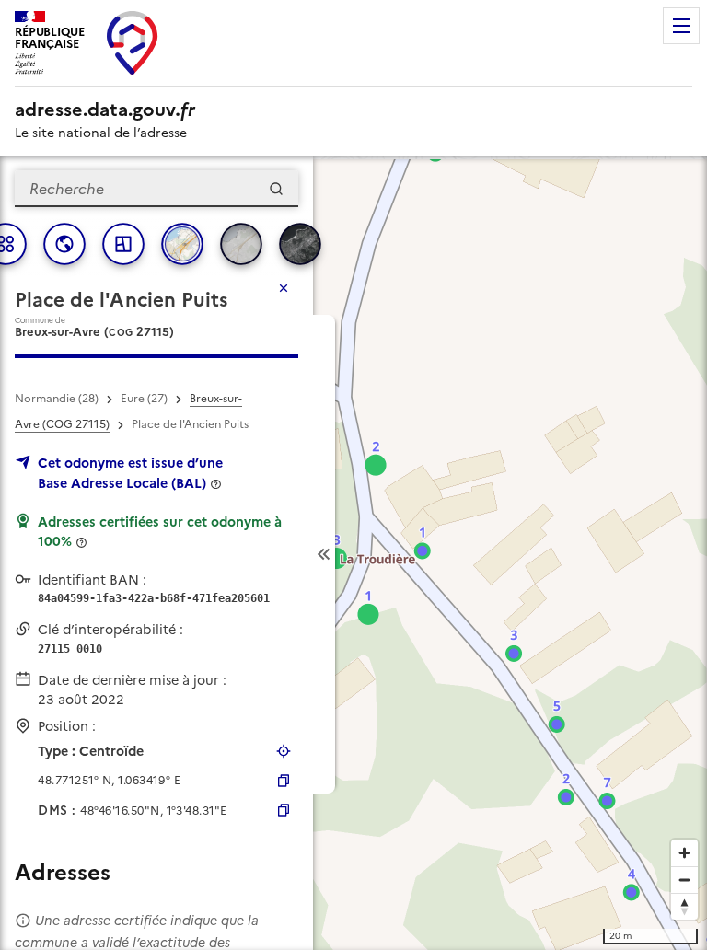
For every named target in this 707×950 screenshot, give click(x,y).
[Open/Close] (324, 554)
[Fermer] (283, 288)
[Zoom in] (684, 853)
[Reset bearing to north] (684, 906)
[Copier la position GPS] (283, 780)
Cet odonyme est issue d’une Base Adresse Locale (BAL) (130, 473)
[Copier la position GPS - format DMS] (283, 810)
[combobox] (156, 188)
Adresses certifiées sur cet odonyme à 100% (160, 532)
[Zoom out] (684, 879)
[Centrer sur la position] (283, 751)
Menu (681, 25)
